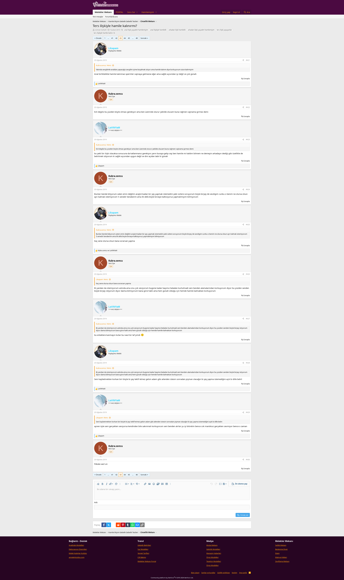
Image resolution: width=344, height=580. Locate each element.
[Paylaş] (243, 60)
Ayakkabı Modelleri (76, 545)
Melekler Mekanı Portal (147, 561)
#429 (248, 412)
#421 (248, 60)
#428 (248, 363)
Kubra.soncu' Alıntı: (103, 65)
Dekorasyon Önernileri (78, 549)
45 (129, 38)
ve (107, 250)
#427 (248, 319)
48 (137, 38)
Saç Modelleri (143, 549)
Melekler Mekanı (103, 12)
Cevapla (246, 78)
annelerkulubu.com (76, 557)
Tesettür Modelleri (213, 561)
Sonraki (144, 38)
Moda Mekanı (211, 545)
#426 (248, 274)
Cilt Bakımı (142, 557)
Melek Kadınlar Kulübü (78, 553)
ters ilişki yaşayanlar (224, 30)
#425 (248, 224)
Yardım (234, 572)
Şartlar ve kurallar (208, 572)
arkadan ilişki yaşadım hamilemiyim (201, 30)
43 (120, 38)
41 (112, 38)
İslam (277, 553)
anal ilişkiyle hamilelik (158, 30)
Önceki (98, 38)
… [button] (108, 38)
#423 (248, 139)
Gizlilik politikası (223, 572)
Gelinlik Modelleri (213, 549)
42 (116, 38)
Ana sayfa (243, 572)
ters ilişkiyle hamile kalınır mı (104, 33)
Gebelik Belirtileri (144, 545)
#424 (248, 189)
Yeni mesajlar (98, 16)
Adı (95, 502)
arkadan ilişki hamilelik (177, 30)
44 (125, 38)
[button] (132, 12)
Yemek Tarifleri (143, 553)
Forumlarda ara (111, 16)
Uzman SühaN (100, 30)
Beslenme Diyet (281, 549)
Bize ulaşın (195, 572)
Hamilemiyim (147, 12)
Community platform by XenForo (172, 578)
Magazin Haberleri (213, 553)
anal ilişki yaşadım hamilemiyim (136, 30)
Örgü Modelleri (212, 557)
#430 (248, 459)
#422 (248, 107)
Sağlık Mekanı (280, 545)
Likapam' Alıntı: (102, 279)
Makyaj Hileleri (281, 557)
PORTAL (119, 12)
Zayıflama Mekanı (282, 561)
